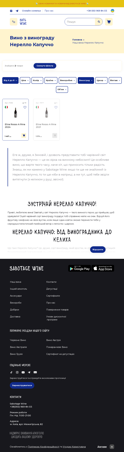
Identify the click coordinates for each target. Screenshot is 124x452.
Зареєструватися (22, 385)
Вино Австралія (18, 347)
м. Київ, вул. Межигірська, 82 (26, 424)
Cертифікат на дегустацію (60, 354)
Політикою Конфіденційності (43, 446)
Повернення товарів (57, 309)
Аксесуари (16, 295)
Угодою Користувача (74, 446)
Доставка (15, 316)
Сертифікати (53, 295)
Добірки (14, 309)
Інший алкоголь (18, 288)
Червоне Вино (18, 340)
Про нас (49, 10)
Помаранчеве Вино (57, 347)
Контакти (51, 282)
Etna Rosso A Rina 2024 (15, 125)
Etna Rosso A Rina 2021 (46, 125)
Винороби (15, 302)
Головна (77, 39)
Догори (102, 446)
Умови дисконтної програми (55, 318)
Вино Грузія (16, 354)
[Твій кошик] (109, 22)
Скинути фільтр (45, 66)
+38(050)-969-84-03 (21, 406)
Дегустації (51, 288)
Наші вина (15, 282)
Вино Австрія (53, 340)
